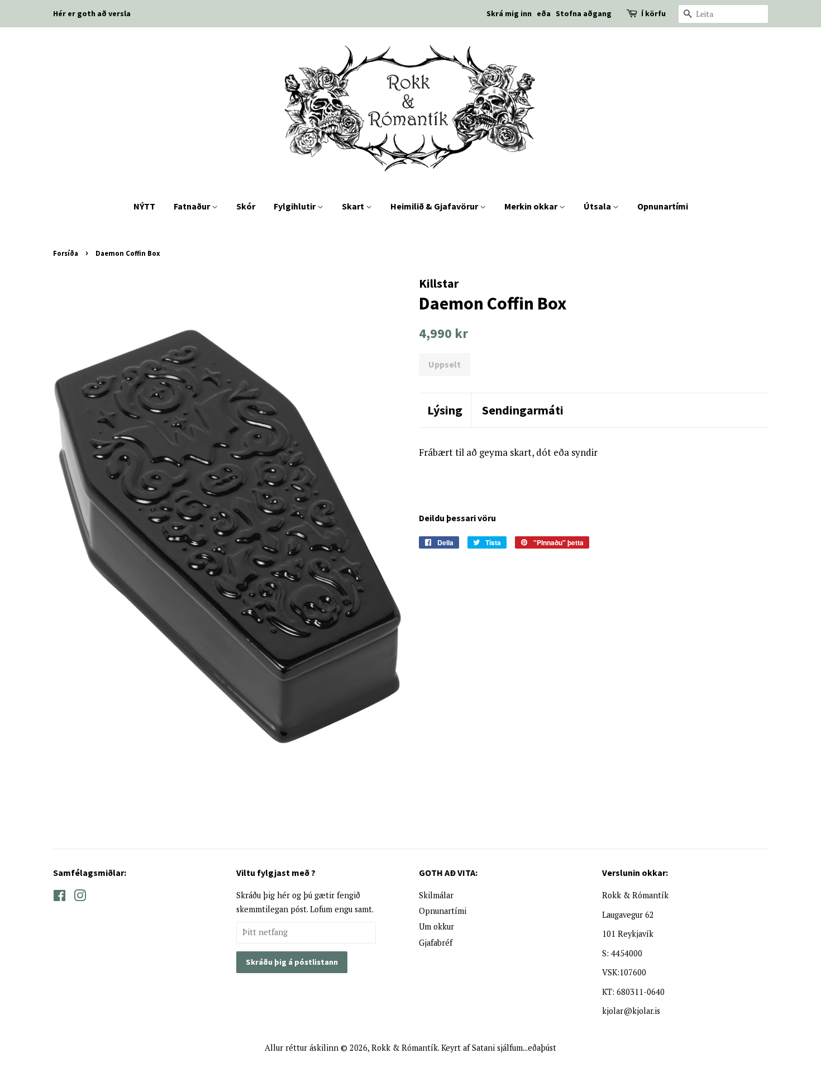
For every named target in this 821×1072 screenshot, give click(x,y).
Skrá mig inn (509, 13)
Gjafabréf (435, 942)
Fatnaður (193, 206)
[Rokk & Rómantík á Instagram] (80, 897)
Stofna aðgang (584, 13)
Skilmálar (436, 895)
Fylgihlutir (295, 206)
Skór (245, 206)
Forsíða (65, 253)
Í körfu (653, 13)
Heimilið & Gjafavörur (435, 206)
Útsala (598, 206)
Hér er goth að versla (92, 13)
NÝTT (144, 206)
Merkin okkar (531, 206)
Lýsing (444, 410)
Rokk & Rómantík (404, 1047)
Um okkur (436, 926)
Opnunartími (662, 206)
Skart (354, 206)
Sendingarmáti (523, 410)
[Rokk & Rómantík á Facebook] (59, 897)
